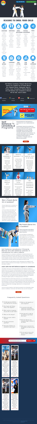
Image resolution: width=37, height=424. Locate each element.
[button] (10, 303)
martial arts (25, 239)
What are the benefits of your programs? (27, 303)
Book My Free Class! (31, 1)
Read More (26, 141)
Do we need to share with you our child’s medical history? (27, 333)
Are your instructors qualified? (9, 322)
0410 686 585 (21, 1)
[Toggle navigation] (35, 4)
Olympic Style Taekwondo (18, 182)
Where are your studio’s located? (10, 318)
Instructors (24, 235)
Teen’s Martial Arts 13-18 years (29, 156)
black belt (31, 234)
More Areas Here (24, 421)
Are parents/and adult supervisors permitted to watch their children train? (28, 308)
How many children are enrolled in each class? (9, 326)
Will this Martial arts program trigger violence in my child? (28, 321)
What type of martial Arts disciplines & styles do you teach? (28, 327)
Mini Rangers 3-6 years (7, 156)
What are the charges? (9, 314)
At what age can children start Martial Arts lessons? (10, 302)
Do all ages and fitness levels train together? (9, 307)
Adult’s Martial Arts (7, 182)
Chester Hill (32, 98)
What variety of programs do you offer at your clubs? (10, 311)
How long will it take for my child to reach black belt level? (27, 315)
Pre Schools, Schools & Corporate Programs (30, 184)
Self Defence (30, 239)
